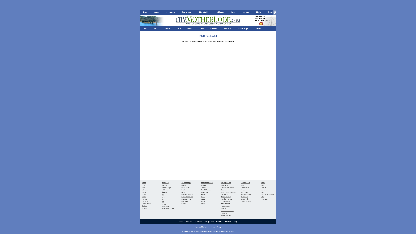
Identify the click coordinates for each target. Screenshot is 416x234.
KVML (203, 197)
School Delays (243, 29)
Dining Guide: (226, 183)
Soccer (164, 204)
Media (258, 12)
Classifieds (272, 12)
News (145, 12)
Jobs (242, 185)
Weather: (165, 183)
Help (235, 222)
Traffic (201, 29)
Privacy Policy (209, 222)
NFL (163, 195)
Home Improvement (227, 211)
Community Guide (187, 194)
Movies (203, 185)
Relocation (224, 213)
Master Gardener (226, 215)
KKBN (203, 201)
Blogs (183, 192)
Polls (203, 203)
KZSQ (203, 199)
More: (263, 183)
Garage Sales (245, 199)
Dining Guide (203, 12)
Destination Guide (187, 197)
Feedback (198, 222)
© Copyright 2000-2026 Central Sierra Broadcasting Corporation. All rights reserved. (208, 231)
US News (167, 29)
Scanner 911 (264, 187)
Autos (243, 190)
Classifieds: (245, 183)
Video (262, 192)
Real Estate (220, 12)
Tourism (257, 29)
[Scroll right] (274, 12)
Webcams (213, 29)
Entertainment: (207, 183)
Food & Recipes (206, 190)
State (155, 29)
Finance (223, 208)
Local (145, 29)
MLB (163, 197)
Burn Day (164, 185)
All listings (224, 185)
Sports (156, 12)
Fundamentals (225, 206)
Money (189, 29)
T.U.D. (262, 197)
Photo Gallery (265, 199)
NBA (163, 199)
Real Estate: (225, 204)
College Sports (166, 206)
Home (181, 222)
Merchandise (245, 187)
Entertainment (187, 12)
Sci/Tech (144, 206)
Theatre (203, 187)
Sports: (164, 192)
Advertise (228, 222)
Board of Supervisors (267, 194)
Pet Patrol (184, 201)
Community (170, 12)
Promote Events (246, 194)
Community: (186, 183)
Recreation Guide (186, 199)
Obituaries (227, 29)
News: (144, 183)
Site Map (219, 222)
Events (183, 185)
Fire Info (184, 203)
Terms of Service (201, 227)
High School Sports (168, 208)
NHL (163, 202)
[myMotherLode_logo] (208, 20)
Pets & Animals (246, 201)
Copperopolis (225, 201)
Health (233, 12)
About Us (189, 222)
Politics (144, 199)
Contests (246, 12)
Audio (262, 185)
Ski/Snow (165, 190)
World (179, 29)
